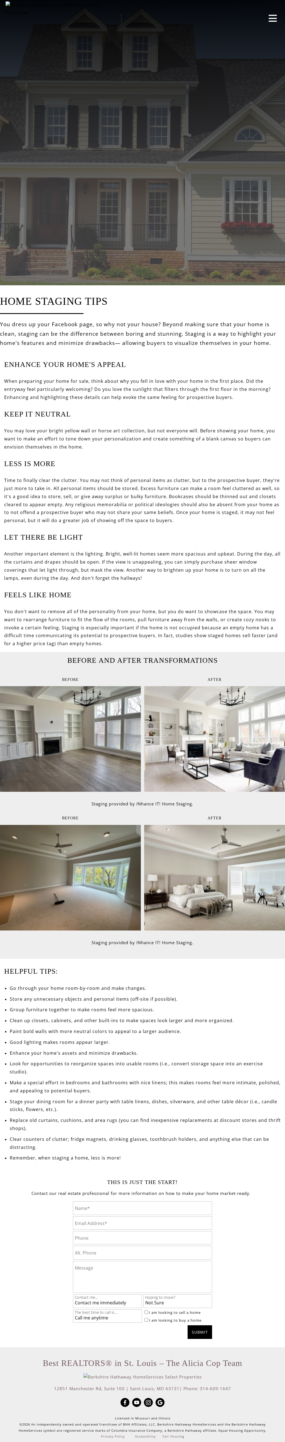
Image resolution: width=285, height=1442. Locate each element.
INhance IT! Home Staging (164, 804)
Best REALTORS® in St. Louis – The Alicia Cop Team (142, 1363)
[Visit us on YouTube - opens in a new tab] (136, 1402)
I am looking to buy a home (175, 1320)
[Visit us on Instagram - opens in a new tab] (148, 1402)
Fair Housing (173, 1436)
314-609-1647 (215, 1388)
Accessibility (145, 1436)
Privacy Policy (113, 1436)
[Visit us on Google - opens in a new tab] (160, 1402)
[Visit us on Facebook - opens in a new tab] (125, 1402)
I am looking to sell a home (175, 1312)
